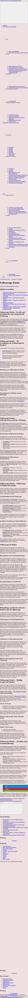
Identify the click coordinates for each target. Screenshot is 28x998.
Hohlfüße (11, 151)
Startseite (5, 25)
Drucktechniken (22, 523)
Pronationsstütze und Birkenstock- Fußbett (18, 244)
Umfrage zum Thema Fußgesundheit (17, 211)
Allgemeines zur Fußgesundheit (16, 207)
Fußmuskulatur (20, 401)
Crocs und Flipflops (13, 260)
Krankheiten (5, 854)
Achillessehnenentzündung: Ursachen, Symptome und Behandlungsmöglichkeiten (12, 799)
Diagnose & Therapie (8, 848)
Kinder (17, 286)
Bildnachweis (6, 984)
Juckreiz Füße (6, 831)
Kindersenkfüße (12, 101)
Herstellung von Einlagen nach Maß (17, 230)
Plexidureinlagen (12, 232)
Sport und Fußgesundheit (14, 275)
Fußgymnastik (12, 274)
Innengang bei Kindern (14, 116)
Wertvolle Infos (6, 859)
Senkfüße (11, 148)
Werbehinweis (6, 981)
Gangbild (11, 170)
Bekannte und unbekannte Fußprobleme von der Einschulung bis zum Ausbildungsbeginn (18, 71)
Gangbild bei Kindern (14, 115)
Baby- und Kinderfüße (14, 51)
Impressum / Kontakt (7, 978)
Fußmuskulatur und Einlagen (15, 238)
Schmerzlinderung (4, 540)
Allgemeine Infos (7, 846)
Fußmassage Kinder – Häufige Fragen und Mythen (14, 306)
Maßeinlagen (12, 231)
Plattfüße (11, 149)
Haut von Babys (11, 559)
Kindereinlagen (12, 121)
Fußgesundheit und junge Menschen (17, 86)
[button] (5, 785)
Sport (4, 857)
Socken (4, 856)
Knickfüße (11, 152)
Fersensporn (11, 155)
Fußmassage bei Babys (8, 302)
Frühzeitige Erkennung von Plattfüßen (17, 181)
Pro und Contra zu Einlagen (15, 227)
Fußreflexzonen (5, 423)
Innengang (11, 171)
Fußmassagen (5, 350)
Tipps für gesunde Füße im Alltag (10, 830)
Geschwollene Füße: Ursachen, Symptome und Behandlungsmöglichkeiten (13, 825)
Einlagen (11, 229)
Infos (4, 194)
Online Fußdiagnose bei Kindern (16, 67)
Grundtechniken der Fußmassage (9, 499)
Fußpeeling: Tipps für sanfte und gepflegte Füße (11, 801)
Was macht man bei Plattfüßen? (16, 182)
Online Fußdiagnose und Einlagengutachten (14, 173)
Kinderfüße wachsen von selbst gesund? (18, 68)
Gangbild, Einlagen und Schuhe (10, 851)
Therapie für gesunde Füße (15, 180)
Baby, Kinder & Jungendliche (9, 847)
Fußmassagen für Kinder (19, 696)
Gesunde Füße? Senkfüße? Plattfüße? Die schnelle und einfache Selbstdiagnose (18, 176)
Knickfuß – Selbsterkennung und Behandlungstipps (16, 178)
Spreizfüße (11, 147)
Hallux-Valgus (12, 153)
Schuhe (4, 855)
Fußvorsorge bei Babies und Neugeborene (18, 52)
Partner (4, 987)
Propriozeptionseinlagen (14, 234)
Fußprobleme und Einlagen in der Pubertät (18, 87)
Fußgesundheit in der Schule (15, 66)
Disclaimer (5, 986)
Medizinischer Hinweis (8, 982)
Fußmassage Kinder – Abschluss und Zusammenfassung (11, 308)
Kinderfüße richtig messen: (15, 120)
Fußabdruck (11, 168)
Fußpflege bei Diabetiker (14, 210)
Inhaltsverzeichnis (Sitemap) (9, 985)
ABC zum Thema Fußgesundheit (16, 208)
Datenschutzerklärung (8, 980)
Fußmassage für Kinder (7, 746)
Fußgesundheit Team (10, 286)
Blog (4, 276)
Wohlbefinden (19, 321)
